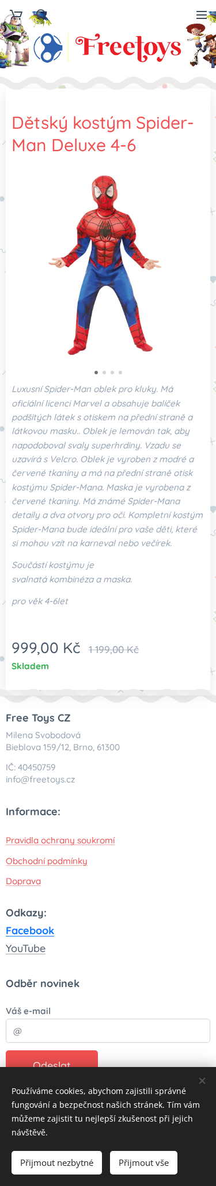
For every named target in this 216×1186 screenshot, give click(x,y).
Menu (201, 14)
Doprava (23, 881)
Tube (34, 948)
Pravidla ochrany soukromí (60, 840)
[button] (40, 14)
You (14, 948)
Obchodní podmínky (47, 860)
